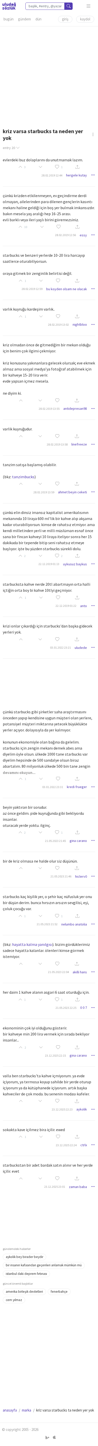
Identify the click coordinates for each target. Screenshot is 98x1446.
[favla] (57, 167)
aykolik (81, 1109)
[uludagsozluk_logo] (9, 6)
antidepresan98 (75, 408)
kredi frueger (77, 787)
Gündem (24, 19)
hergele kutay (76, 175)
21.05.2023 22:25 (66, 1008)
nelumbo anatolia (74, 924)
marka (26, 1410)
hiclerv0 (81, 876)
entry (9, 147)
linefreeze (79, 444)
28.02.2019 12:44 (51, 175)
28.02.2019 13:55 (49, 409)
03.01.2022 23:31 (52, 787)
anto (83, 606)
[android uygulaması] (47, 1437)
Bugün (9, 19)
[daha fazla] (88, 6)
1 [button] (62, 167)
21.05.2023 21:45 (55, 841)
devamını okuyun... (19, 772)
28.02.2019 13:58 (57, 444)
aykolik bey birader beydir (24, 1257)
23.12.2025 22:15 (55, 1055)
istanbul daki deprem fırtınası (26, 1274)
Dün (38, 19)
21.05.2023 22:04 (58, 972)
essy (83, 235)
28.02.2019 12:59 (32, 289)
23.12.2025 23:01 (54, 1187)
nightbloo (80, 324)
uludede (81, 647)
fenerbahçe (59, 1291)
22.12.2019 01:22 (66, 606)
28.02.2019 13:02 (58, 324)
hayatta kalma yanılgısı (32, 944)
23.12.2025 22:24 (66, 1145)
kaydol (85, 19)
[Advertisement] (49, 75)
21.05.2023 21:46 (61, 876)
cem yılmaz (14, 1300)
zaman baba (78, 1186)
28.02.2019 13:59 (43, 492)
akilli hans (80, 972)
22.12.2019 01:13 (48, 564)
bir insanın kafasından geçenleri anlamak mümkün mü (44, 1265)
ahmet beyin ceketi (72, 492)
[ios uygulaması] (54, 1437)
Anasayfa (10, 1410)
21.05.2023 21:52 (47, 924)
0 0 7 (83, 1007)
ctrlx (83, 1145)
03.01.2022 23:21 (60, 647)
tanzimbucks (23, 476)
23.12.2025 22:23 (62, 1109)
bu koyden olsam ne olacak (66, 289)
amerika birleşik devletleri (24, 1291)
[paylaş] (77, 167)
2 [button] (62, 556)
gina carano (78, 840)
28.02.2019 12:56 (65, 235)
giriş (65, 19)
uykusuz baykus (75, 564)
